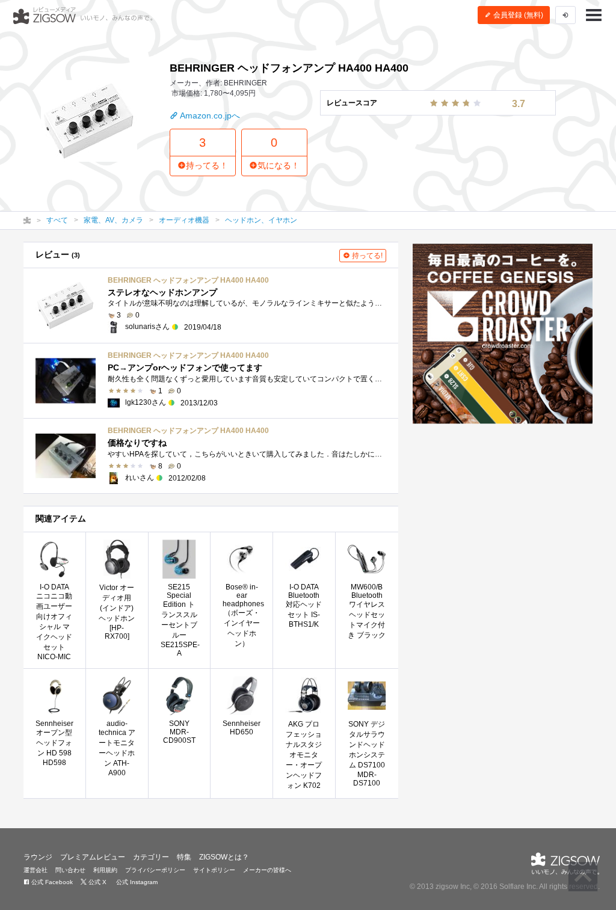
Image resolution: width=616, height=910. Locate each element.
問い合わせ (70, 870)
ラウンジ (37, 857)
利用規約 (105, 870)
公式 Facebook (51, 882)
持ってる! (366, 255)
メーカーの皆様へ (267, 870)
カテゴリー (151, 857)
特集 (184, 857)
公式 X (96, 882)
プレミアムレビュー (92, 857)
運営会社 (35, 870)
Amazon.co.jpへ (209, 115)
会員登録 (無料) (517, 15)
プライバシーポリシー (155, 870)
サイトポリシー (214, 870)
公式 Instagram (136, 882)
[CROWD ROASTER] (503, 334)
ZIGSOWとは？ (224, 857)
